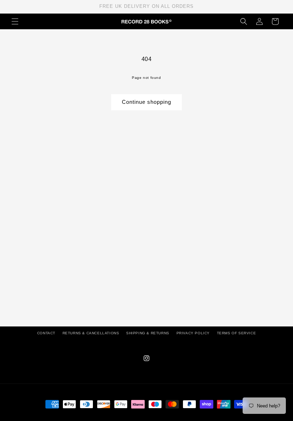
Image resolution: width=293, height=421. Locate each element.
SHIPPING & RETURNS (147, 333)
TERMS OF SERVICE (236, 333)
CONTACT (46, 333)
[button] (15, 21)
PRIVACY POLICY (193, 333)
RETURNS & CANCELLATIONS (91, 333)
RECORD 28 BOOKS (155, 417)
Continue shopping (146, 102)
